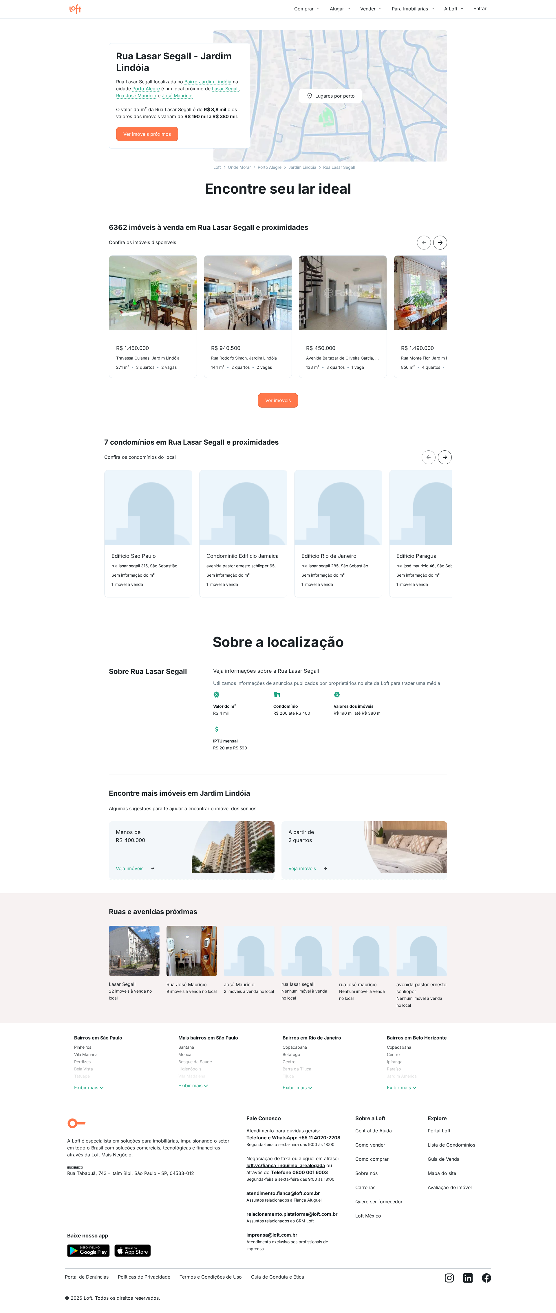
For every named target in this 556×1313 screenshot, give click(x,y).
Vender (368, 9)
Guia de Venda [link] (444, 1159)
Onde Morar (239, 167)
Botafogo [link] (291, 1054)
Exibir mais (86, 1087)
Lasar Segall (225, 88)
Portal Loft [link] (439, 1131)
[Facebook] (486, 1279)
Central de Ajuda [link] (373, 1131)
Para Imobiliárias (410, 9)
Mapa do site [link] (442, 1173)
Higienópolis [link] (189, 1068)
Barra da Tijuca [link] (297, 1068)
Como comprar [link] (372, 1159)
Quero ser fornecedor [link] (379, 1201)
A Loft (450, 9)
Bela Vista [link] (83, 1068)
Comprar (304, 9)
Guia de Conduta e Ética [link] (277, 1277)
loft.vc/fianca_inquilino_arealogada (285, 1165)
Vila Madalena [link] (191, 1076)
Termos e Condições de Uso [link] (211, 1277)
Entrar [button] (480, 8)
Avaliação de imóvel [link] (450, 1187)
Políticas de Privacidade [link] (144, 1277)
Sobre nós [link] (366, 1173)
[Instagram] (449, 1279)
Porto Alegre (269, 167)
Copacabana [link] (295, 1047)
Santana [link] (186, 1047)
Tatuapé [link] (82, 1076)
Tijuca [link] (288, 1076)
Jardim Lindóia (302, 167)
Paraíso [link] (394, 1068)
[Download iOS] (132, 1251)
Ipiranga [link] (395, 1061)
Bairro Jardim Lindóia (207, 82)
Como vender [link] (370, 1145)
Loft (217, 167)
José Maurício (177, 95)
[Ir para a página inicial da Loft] (78, 9)
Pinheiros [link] (82, 1047)
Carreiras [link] (365, 1187)
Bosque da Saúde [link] (195, 1061)
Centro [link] (289, 1061)
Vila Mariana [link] (86, 1054)
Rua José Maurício (136, 95)
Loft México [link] (368, 1216)
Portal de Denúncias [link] (87, 1277)
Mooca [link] (184, 1054)
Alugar (337, 9)
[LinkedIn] (468, 1279)
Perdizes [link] (82, 1061)
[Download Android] (88, 1251)
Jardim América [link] (402, 1076)
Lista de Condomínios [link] (451, 1145)
